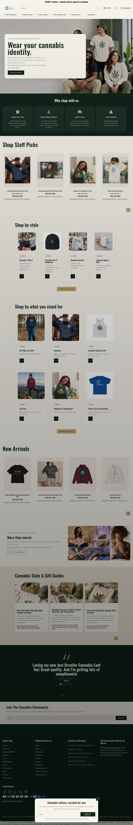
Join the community (88, 814)
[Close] (98, 799)
